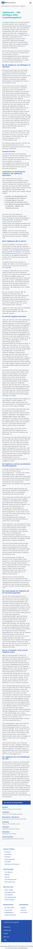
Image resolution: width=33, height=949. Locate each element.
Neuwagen (5, 396)
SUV (13, 108)
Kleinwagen (24, 35)
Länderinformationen (10, 915)
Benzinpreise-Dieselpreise (11, 864)
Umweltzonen (8, 910)
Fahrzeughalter (6, 267)
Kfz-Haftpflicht (8, 872)
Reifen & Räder (8, 890)
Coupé (23, 347)
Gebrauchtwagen (9, 899)
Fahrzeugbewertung (10, 897)
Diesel (19, 200)
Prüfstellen (7, 857)
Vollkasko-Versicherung (20, 255)
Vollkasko (7, 877)
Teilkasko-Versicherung (11, 253)
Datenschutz (7, 930)
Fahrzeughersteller (7, 220)
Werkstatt (5, 504)
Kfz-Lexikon (24, 912)
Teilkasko (7, 874)
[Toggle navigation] (30, 3)
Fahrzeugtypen (6, 81)
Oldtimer (13, 148)
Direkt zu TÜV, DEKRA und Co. (11, 823)
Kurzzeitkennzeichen (10, 879)
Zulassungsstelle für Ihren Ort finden (13, 838)
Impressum (7, 927)
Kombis (13, 396)
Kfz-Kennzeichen (9, 907)
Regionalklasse (6, 632)
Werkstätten (7, 854)
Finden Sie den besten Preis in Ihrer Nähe (14, 818)
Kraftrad (18, 159)
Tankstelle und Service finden (10, 828)
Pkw (12, 33)
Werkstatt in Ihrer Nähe (9, 833)
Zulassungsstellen (9, 859)
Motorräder (8, 154)
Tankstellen (7, 861)
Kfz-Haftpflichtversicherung (21, 250)
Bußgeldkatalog (8, 912)
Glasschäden (17, 533)
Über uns (6, 937)
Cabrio (4, 347)
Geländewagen (10, 750)
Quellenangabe (13, 948)
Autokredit (23, 910)
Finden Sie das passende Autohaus (12, 813)
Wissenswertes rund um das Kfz (11, 808)
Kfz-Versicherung (25, 26)
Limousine (13, 347)
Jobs (5, 940)
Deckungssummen (9, 882)
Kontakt (6, 933)
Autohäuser (7, 852)
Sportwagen (24, 44)
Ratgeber (23, 907)
